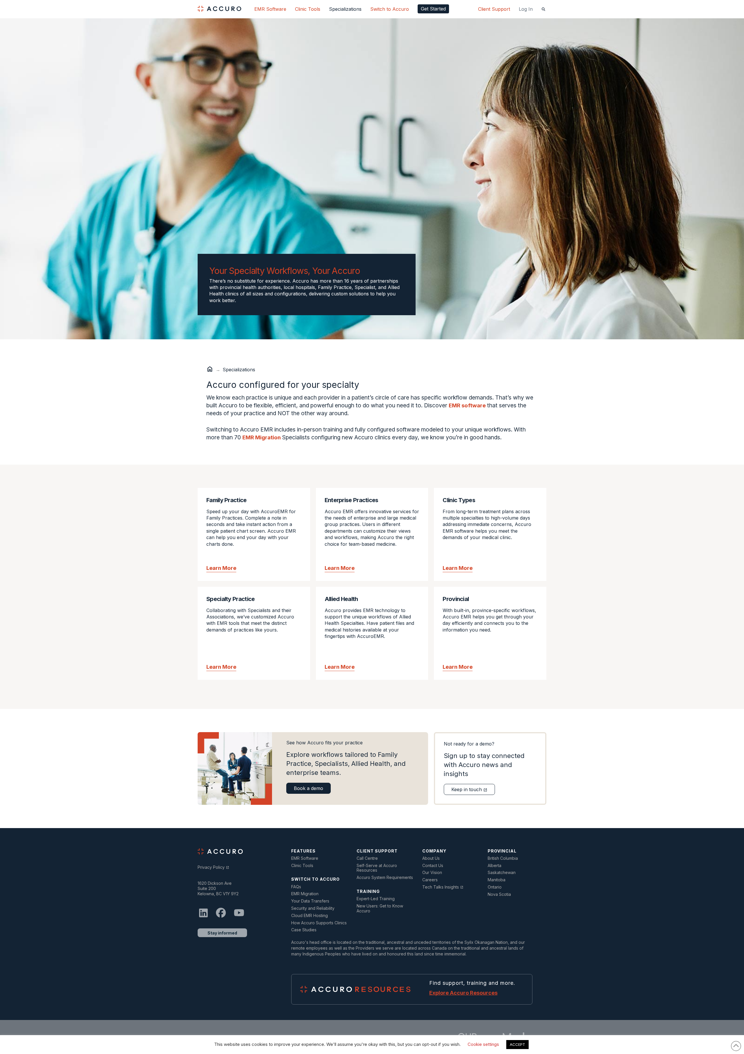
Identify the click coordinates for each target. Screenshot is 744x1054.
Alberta (494, 865)
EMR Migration (261, 437)
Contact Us (432, 865)
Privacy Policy (213, 867)
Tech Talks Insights (443, 887)
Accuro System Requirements (385, 877)
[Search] (544, 9)
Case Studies (303, 930)
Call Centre (367, 858)
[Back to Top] (736, 1046)
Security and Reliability (313, 908)
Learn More (221, 568)
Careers (430, 880)
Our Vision (432, 872)
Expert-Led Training (376, 898)
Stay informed (222, 932)
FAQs (296, 886)
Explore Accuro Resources (463, 993)
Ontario (495, 887)
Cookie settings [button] (483, 1044)
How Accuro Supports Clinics (319, 923)
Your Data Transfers (310, 901)
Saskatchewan (502, 872)
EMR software (467, 405)
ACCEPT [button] (517, 1044)
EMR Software (304, 858)
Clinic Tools (302, 865)
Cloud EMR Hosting (309, 915)
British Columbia (503, 858)
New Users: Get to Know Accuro (380, 908)
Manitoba (496, 880)
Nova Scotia (499, 894)
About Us (431, 858)
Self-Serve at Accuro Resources (377, 868)
